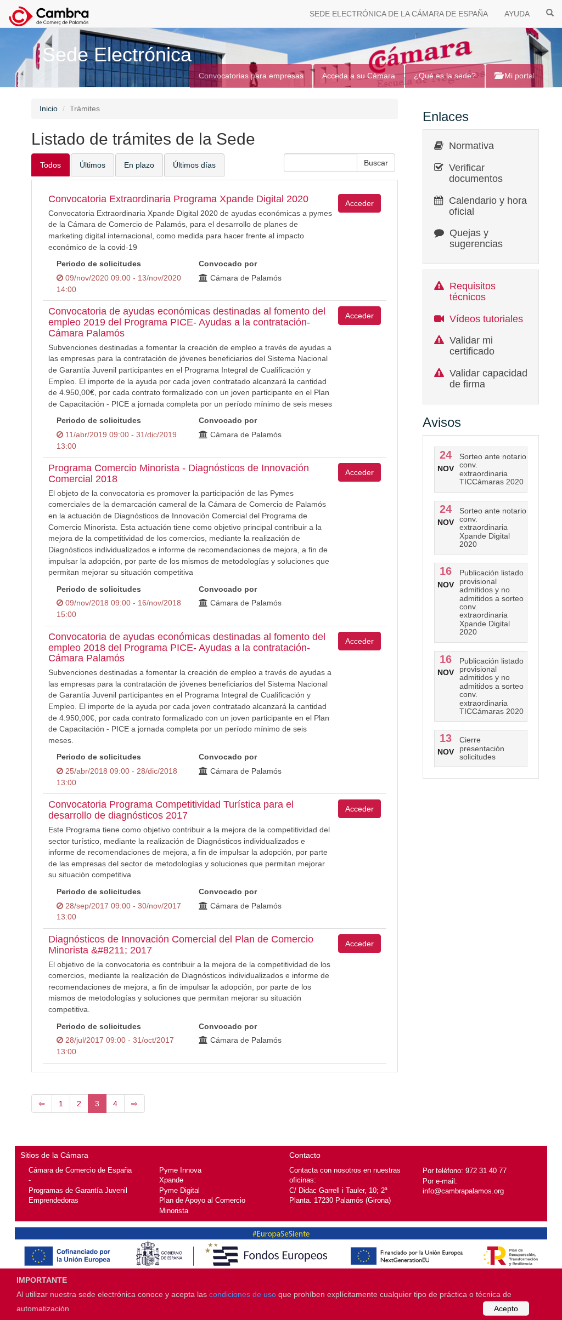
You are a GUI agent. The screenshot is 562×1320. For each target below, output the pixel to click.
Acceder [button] (359, 203)
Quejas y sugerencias (476, 238)
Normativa (471, 145)
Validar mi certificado (471, 346)
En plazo (139, 165)
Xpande (171, 1180)
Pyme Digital (179, 1190)
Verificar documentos (476, 173)
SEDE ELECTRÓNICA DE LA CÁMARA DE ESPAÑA (399, 13)
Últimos (92, 165)
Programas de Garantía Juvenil (78, 1190)
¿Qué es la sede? (445, 75)
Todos (50, 165)
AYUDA (517, 13)
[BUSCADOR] (550, 12)
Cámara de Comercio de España (80, 1170)
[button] (376, 162)
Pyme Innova (180, 1170)
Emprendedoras (53, 1200)
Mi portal (518, 75)
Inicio (49, 108)
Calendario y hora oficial (488, 206)
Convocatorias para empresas (251, 75)
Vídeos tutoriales (486, 318)
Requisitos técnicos (472, 291)
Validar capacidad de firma (488, 379)
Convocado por (228, 263)
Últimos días (194, 165)
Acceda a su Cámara (358, 75)
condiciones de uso (242, 1294)
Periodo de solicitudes (99, 263)
